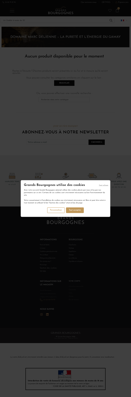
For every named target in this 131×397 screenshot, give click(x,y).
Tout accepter (75, 210)
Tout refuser (103, 185)
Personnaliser (56, 210)
